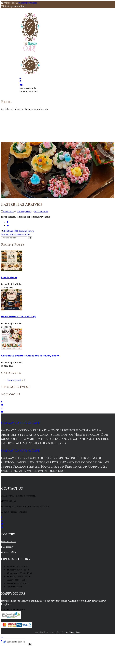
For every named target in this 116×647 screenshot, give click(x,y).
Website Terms (8, 541)
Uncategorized (24, 211)
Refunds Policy (8, 552)
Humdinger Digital (72, 632)
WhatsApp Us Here (27, 2)
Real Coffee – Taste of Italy (18, 316)
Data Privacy (7, 546)
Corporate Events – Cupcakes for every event (30, 355)
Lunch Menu (9, 277)
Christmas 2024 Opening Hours (18, 231)
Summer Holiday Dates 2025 (15, 234)
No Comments (41, 211)
